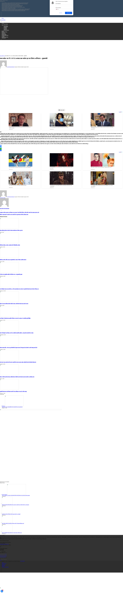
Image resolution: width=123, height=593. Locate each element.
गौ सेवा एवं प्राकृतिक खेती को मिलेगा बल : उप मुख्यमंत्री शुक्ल (11, 274)
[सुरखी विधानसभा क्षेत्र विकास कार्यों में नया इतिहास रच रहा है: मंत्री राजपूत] (9, 389)
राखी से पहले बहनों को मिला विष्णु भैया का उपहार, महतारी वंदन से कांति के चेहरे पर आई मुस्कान (14, 3)
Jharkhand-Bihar (6, 30)
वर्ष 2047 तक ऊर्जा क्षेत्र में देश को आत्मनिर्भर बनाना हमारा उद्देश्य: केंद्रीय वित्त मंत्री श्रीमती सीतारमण (18, 362)
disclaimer (3, 565)
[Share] (61, 150)
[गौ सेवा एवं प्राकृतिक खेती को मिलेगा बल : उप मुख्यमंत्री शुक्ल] (9, 272)
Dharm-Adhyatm (4, 31)
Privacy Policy (4, 563)
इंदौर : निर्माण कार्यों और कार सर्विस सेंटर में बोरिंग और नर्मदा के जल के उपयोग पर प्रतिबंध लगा (17, 376)
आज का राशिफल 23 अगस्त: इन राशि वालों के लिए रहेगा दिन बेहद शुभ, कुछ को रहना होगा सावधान (16, 495)
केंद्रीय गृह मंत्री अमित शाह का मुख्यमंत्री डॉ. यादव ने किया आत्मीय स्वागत (13, 259)
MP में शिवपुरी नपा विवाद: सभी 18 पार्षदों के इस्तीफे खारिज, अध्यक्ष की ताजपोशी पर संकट (16, 332)
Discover (3, 32)
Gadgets (3, 36)
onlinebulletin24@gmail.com (4, 544)
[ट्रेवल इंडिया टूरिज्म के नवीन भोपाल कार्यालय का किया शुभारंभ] (9, 228)
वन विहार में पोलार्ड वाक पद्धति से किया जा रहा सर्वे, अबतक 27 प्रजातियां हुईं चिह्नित (15, 318)
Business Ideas (4, 34)
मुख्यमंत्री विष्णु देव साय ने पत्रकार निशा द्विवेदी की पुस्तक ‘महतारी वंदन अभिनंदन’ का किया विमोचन (15, 9)
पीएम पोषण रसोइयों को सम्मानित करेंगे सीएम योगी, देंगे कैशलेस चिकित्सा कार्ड (12, 5)
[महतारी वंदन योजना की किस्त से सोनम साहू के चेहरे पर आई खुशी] (7, 513)
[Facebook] (61, 145)
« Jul (0, 560)
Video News (4, 33)
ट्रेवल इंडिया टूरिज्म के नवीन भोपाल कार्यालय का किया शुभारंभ (11, 230)
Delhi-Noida (6, 25)
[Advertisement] (61, 48)
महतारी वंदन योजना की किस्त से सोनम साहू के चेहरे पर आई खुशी (10, 4)
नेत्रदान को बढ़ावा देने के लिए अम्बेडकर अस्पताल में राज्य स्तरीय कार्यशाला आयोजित (13, 7)
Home (3, 23)
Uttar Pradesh (6, 26)
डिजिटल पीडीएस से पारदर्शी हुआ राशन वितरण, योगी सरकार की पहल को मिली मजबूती (13, 10)
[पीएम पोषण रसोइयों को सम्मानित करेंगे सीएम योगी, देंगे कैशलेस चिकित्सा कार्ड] (7, 522)
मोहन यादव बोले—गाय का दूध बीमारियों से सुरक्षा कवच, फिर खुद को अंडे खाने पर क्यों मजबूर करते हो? (18, 347)
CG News (5, 28)
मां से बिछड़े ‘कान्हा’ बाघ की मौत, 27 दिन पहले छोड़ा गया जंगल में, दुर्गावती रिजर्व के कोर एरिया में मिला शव (19, 289)
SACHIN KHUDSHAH (11, 66)
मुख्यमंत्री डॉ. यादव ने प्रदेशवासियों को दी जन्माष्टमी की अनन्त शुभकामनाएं (12, 406)
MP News (5, 29)
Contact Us (3, 564)
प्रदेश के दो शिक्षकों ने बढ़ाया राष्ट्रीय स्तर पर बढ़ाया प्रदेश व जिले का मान (12, 6)
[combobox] (57, 9)
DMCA (3, 566)
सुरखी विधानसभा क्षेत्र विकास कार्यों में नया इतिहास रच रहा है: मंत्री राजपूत (13, 391)
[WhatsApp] (61, 149)
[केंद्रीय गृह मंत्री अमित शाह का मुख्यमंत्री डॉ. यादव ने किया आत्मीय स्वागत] (9, 257)
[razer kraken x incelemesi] (61, 587)
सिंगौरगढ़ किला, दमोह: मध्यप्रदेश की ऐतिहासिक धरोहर (10, 245)
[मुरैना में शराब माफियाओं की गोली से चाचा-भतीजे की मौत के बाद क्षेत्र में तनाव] (9, 301)
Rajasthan (5, 27)
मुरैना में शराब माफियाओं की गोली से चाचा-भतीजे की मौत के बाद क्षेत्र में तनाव (14, 303)
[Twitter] (61, 147)
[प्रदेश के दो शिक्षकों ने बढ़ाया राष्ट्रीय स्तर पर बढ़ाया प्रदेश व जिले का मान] (7, 531)
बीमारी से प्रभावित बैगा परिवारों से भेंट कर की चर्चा (8, 8)
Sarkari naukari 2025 (5, 35)
